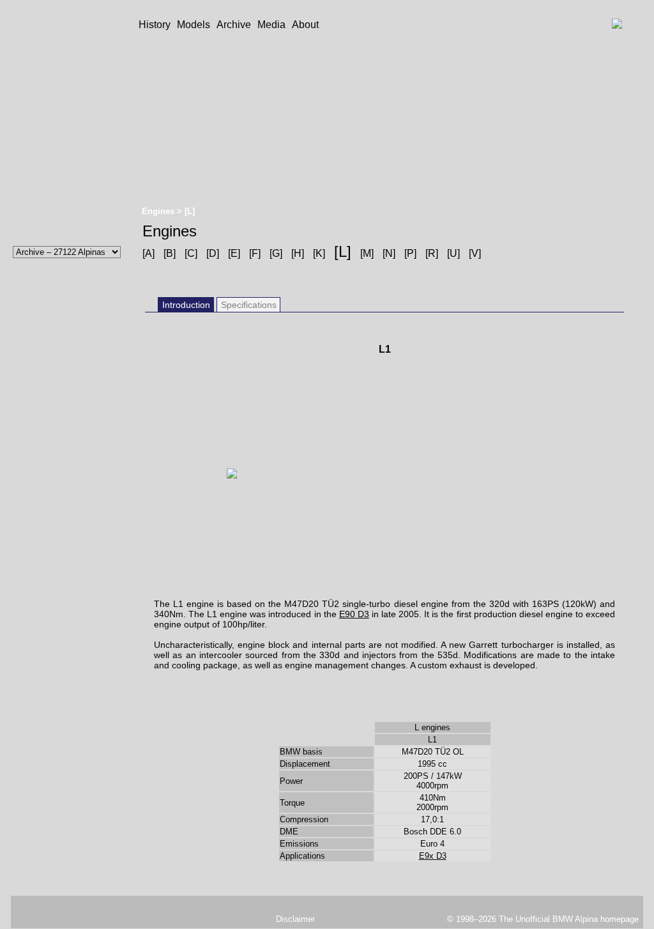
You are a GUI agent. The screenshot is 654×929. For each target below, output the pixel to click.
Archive (234, 24)
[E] (234, 253)
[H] (297, 253)
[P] (410, 253)
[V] (475, 253)
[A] (148, 253)
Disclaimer (295, 919)
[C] (191, 253)
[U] (453, 253)
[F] (255, 253)
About (305, 24)
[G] (276, 253)
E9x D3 (432, 856)
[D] (212, 253)
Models (193, 24)
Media (271, 24)
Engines (159, 211)
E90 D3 (354, 614)
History (155, 24)
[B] (170, 253)
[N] (389, 253)
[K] (319, 253)
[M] (367, 253)
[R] (431, 253)
